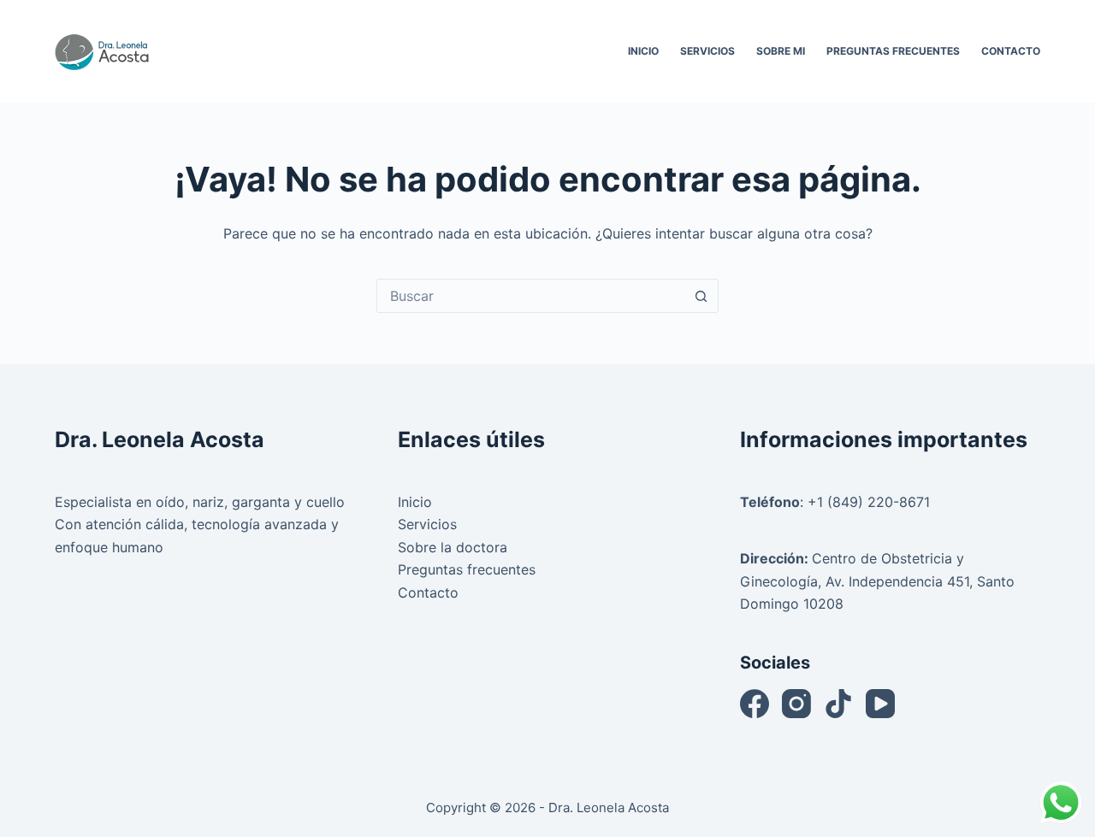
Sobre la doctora (452, 547)
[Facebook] (754, 703)
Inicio (643, 50)
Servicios (707, 50)
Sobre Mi (780, 50)
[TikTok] (838, 703)
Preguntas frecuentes (467, 569)
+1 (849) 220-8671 (869, 501)
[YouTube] (880, 703)
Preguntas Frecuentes (893, 50)
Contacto (1010, 50)
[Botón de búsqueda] (701, 296)
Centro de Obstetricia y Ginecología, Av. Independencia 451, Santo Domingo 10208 (877, 581)
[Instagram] (796, 703)
